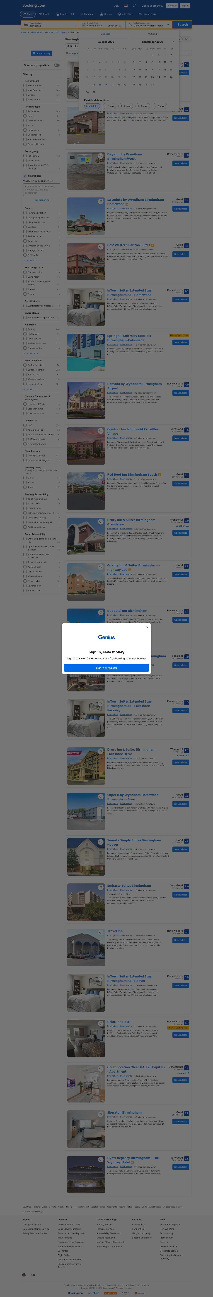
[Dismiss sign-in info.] (147, 627)
